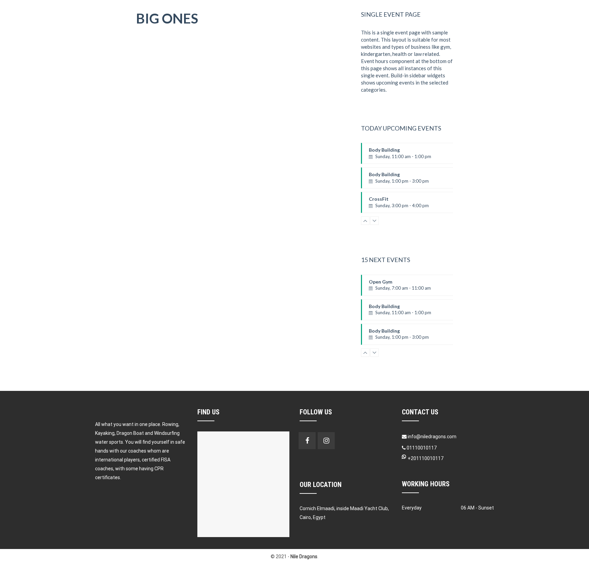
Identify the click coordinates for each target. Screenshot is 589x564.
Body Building (400, 155)
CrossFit (399, 204)
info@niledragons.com (432, 436)
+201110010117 (425, 458)
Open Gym (400, 287)
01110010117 (421, 448)
